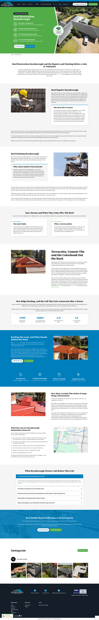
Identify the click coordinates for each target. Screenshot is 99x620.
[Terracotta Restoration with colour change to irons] (18, 570)
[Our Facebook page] (19, 616)
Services (30, 4)
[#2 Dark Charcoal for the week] (34, 570)
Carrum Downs (74, 285)
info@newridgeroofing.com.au (59, 593)
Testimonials (27, 605)
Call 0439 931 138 (17, 361)
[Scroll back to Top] (98, 615)
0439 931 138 (59, 74)
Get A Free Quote (93, 4)
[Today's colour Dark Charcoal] (49, 570)
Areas (54, 4)
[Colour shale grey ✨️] (80, 570)
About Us (24, 4)
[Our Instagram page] (21, 616)
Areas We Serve (18, 54)
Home (18, 4)
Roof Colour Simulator (46, 4)
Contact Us (65, 4)
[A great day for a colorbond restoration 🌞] (65, 570)
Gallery (37, 4)
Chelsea (59, 285)
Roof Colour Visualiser (43, 605)
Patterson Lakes (55, 287)
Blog (60, 4)
